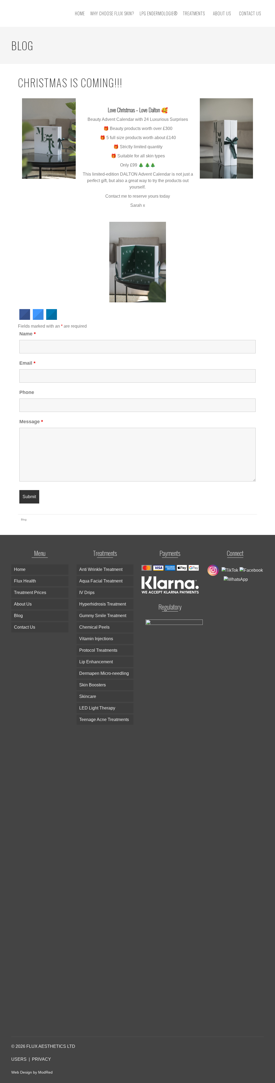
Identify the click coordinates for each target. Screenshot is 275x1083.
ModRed (45, 1072)
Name (27, 333)
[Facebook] (250, 570)
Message (31, 421)
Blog (24, 519)
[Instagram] (213, 570)
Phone (26, 392)
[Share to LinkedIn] (51, 318)
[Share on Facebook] (24, 318)
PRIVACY (41, 1059)
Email (27, 363)
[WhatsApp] (235, 579)
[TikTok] (229, 570)
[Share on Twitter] (38, 318)
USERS (19, 1059)
